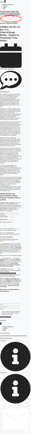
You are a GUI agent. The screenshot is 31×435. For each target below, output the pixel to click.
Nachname (2, 215)
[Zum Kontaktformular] (15, 434)
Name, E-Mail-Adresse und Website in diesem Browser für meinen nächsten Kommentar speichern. (11, 313)
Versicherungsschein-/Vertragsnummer (9, 239)
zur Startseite (3, 320)
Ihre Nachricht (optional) (6, 222)
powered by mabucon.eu (6, 338)
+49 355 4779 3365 (4, 333)
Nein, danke (16, 258)
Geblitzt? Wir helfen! (8, 4)
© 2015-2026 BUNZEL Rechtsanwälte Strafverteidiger (13, 335)
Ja (17, 228)
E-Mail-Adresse (4, 216)
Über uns (5, 5)
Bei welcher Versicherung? (6, 236)
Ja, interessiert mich (6, 258)
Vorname (2, 213)
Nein (1, 230)
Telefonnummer (4, 219)
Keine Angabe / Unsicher (11, 230)
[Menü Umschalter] (5, 1)
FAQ (4, 8)
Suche (4, 7)
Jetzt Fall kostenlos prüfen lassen (8, 273)
